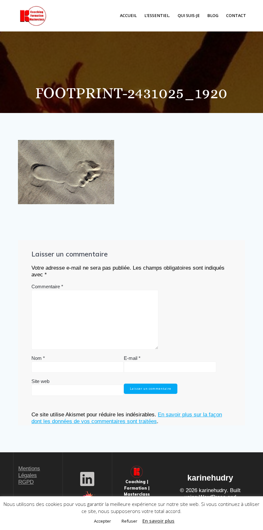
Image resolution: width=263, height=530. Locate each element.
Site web (40, 381)
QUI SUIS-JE (189, 15)
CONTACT (236, 15)
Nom (38, 358)
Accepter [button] (102, 521)
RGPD (26, 482)
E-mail (132, 358)
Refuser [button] (129, 521)
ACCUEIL (128, 15)
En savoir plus (158, 520)
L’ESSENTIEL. (157, 15)
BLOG (212, 15)
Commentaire (47, 286)
